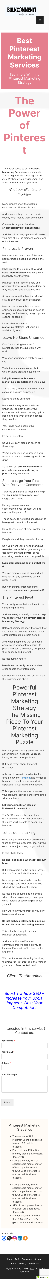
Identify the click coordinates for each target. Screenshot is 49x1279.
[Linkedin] (20, 1238)
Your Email (7, 1052)
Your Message (10, 1074)
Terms (13, 1263)
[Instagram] (14, 1238)
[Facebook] (4, 1238)
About (9, 1259)
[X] (9, 1238)
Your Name (8, 1040)
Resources (34, 1263)
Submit (7, 1102)
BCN (32, 1268)
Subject (6, 1063)
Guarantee (27, 1259)
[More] (25, 1238)
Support (38, 1259)
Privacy (22, 1263)
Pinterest (26, 777)
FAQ (17, 1259)
